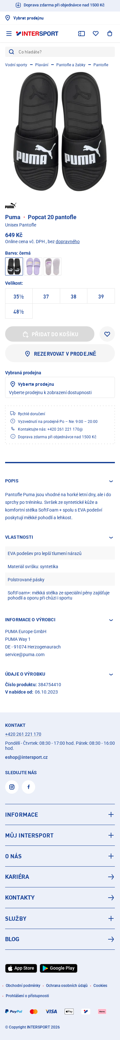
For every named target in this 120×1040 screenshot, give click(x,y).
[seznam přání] (96, 33)
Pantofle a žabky (70, 65)
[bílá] (52, 266)
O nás (13, 856)
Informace (21, 814)
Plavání (41, 65)
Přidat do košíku (55, 334)
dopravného (68, 241)
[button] (60, 481)
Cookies (100, 985)
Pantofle (100, 65)
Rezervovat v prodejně (65, 354)
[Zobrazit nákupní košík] (110, 33)
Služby (15, 918)
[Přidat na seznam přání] (107, 334)
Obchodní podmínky (23, 985)
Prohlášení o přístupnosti (27, 996)
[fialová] (33, 266)
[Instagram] (12, 787)
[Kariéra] (60, 877)
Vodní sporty (16, 65)
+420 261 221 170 (23, 734)
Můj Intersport (29, 835)
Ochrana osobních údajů (67, 985)
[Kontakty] (60, 897)
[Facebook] (28, 787)
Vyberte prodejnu (36, 384)
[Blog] (60, 939)
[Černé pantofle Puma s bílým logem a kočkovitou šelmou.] (60, 131)
